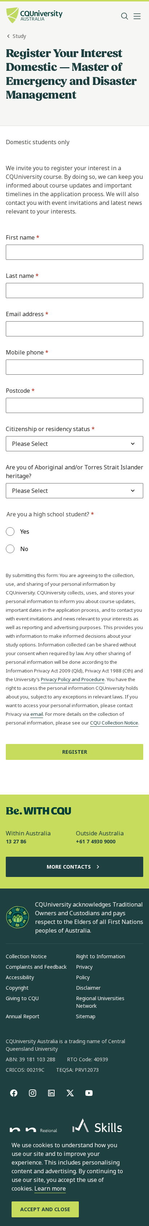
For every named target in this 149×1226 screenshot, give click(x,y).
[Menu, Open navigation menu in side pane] (137, 16)
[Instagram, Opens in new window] (33, 1093)
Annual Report (22, 1016)
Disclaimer (88, 987)
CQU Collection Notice (114, 722)
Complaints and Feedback (36, 966)
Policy (83, 977)
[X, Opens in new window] (70, 1093)
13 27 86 (16, 841)
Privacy (84, 966)
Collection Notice (26, 956)
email (36, 714)
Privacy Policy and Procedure (73, 679)
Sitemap (85, 1016)
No (24, 549)
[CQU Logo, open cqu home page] (34, 16)
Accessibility (20, 977)
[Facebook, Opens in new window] (14, 1093)
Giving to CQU (22, 998)
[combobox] (30, 443)
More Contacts (69, 866)
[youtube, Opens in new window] (89, 1093)
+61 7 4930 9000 (95, 841)
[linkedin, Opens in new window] (51, 1093)
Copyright (17, 987)
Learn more (50, 1188)
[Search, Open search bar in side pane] (125, 16)
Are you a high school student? (50, 514)
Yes (24, 531)
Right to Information (100, 956)
